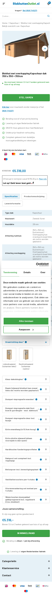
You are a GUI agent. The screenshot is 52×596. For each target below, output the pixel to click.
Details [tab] (27, 272)
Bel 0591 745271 (30, 10)
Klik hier (5, 107)
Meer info (43, 179)
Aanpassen (24, 329)
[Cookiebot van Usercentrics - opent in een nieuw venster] (37, 264)
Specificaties (11, 196)
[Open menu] (4, 4)
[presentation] (45, 48)
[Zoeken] (47, 16)
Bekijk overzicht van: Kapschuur (16, 26)
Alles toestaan (26, 321)
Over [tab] (42, 272)
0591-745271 (8, 110)
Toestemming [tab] (10, 272)
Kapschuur (14, 23)
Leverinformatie (12, 203)
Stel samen (26, 97)
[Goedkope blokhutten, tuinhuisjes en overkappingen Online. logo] (26, 4)
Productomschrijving (34, 196)
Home (4, 23)
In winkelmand (26, 533)
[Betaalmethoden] (5, 155)
